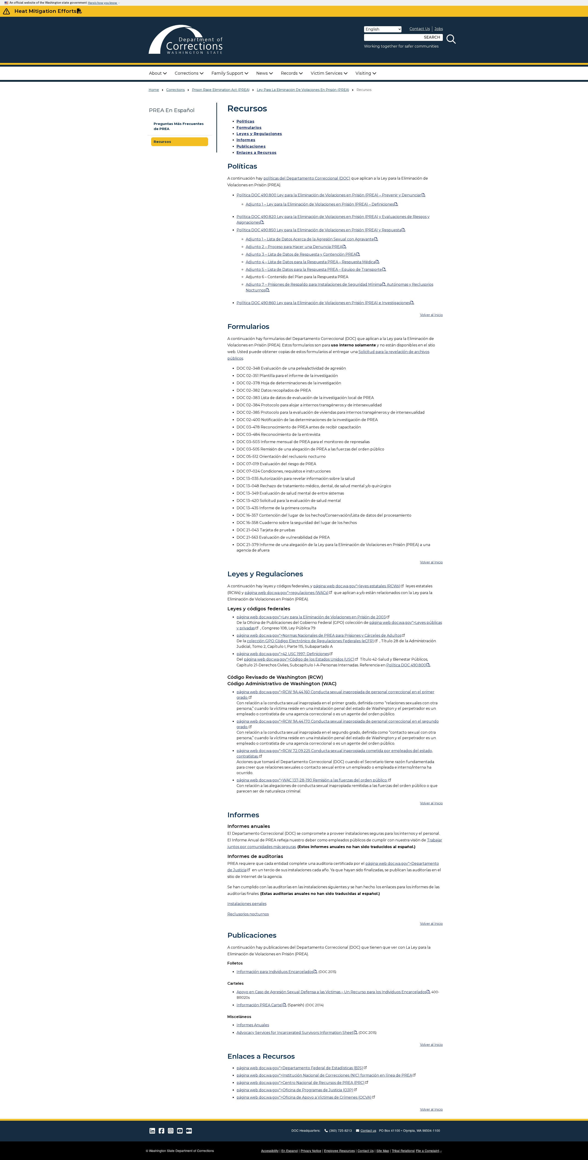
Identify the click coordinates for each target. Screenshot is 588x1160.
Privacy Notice (311, 1150)
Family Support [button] (228, 73)
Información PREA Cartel (260, 1005)
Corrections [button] (187, 73)
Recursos (162, 141)
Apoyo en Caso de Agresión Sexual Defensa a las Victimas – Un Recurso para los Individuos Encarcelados (331, 992)
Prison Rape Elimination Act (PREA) (220, 90)
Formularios (249, 127)
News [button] (262, 73)
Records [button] (290, 73)
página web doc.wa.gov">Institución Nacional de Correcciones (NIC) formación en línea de (324, 1075)
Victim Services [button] (327, 73)
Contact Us (420, 29)
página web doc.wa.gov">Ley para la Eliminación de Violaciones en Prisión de (311, 617)
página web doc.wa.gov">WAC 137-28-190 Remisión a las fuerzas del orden (312, 780)
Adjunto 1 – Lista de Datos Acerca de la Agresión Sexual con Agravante (310, 239)
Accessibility (270, 1150)
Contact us (368, 1130)
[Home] (192, 40)
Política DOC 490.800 (406, 665)
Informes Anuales (253, 1025)
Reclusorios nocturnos (248, 914)
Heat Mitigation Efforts (45, 11)
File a (427, 1150)
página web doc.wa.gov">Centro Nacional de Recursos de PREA (301, 1083)
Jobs (439, 29)
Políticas (245, 121)
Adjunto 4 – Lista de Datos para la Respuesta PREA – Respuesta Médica (310, 262)
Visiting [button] (364, 73)
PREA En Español (172, 110)
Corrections (175, 90)
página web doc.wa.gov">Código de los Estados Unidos (299, 659)
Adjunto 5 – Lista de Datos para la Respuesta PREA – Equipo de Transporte (314, 269)
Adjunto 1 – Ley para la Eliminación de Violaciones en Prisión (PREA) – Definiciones (320, 204)
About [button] (156, 73)
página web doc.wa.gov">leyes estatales (356, 586)
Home (154, 90)
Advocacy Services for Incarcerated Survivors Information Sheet (295, 1032)
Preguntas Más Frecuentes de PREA (179, 126)
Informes (246, 140)
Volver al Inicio (431, 315)
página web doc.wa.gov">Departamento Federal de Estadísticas (300, 1068)
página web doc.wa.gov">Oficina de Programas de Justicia (295, 1090)
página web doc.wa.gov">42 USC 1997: (283, 654)
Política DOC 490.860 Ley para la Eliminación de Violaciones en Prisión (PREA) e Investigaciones (323, 303)
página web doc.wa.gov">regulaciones (286, 593)
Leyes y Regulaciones (259, 134)
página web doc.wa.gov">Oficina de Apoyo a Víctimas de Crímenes (304, 1097)
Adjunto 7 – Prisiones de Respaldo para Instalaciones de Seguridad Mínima (314, 284)
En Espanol (289, 1150)
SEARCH (432, 37)
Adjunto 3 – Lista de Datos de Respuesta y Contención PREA (301, 254)
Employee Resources (339, 1150)
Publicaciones (251, 146)
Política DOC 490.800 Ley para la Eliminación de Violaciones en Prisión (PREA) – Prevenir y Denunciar (329, 195)
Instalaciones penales (246, 904)
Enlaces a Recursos (257, 152)
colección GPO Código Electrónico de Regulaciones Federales (310, 641)
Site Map (382, 1150)
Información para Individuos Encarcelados (275, 972)
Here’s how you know (103, 3)
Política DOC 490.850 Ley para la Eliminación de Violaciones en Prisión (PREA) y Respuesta (319, 230)
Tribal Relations (403, 1150)
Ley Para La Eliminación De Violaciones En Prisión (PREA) (303, 90)
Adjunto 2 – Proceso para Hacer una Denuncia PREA (294, 247)
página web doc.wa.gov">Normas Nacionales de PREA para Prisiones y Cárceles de (319, 635)
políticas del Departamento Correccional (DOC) (306, 178)
